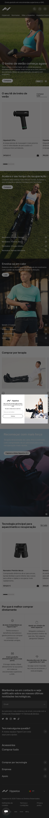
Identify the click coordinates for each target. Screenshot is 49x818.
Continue (13, 416)
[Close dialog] (46, 396)
